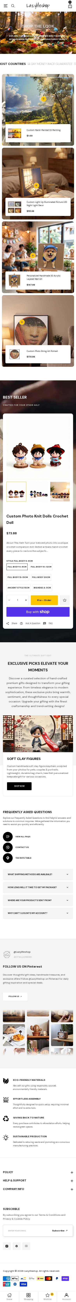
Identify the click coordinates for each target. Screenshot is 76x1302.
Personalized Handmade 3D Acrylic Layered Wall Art (44, 278)
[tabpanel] (38, 448)
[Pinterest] (16, 1246)
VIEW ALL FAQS (22, 836)
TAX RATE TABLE (23, 858)
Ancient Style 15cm (18, 587)
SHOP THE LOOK (38, 26)
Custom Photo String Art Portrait (42, 351)
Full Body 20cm (41, 577)
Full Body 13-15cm (18, 577)
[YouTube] (26, 1246)
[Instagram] (7, 1246)
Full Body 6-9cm (17, 567)
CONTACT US (22, 847)
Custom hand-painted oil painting (44, 130)
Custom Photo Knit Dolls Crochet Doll (37, 519)
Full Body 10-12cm (41, 567)
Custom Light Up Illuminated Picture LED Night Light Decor (47, 204)
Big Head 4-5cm (42, 587)
